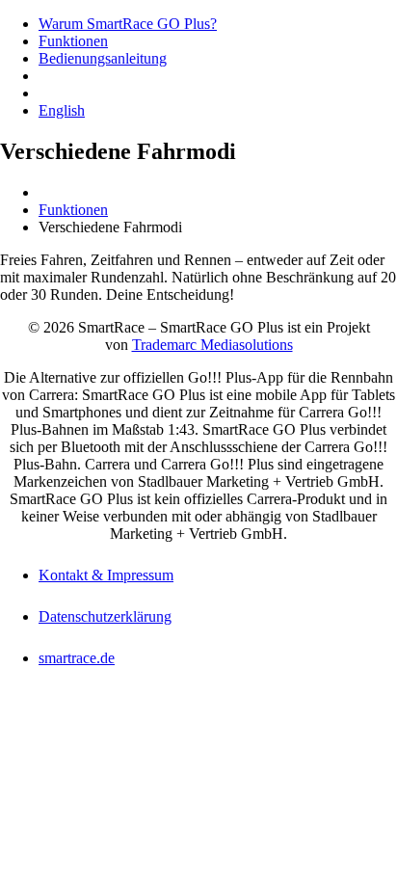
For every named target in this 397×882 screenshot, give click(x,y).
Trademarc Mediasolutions (212, 344)
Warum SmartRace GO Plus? (128, 23)
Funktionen (73, 41)
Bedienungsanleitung (103, 58)
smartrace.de (77, 658)
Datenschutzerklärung (105, 616)
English (62, 110)
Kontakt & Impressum (106, 575)
